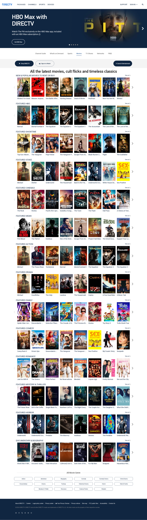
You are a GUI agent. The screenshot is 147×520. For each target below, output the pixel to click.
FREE (110, 53)
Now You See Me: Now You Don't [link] (114, 98)
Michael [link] (20, 183)
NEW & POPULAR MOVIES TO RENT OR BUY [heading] (35, 75)
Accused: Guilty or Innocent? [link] (41, 463)
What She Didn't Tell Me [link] (125, 407)
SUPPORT (123, 4)
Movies (79, 53)
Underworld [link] (50, 183)
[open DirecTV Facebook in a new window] (19, 513)
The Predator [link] (107, 435)
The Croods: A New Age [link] (68, 323)
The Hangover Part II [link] (67, 154)
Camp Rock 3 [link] (22, 351)
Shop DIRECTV (25, 63)
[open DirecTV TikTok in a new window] (31, 513)
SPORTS (42, 4)
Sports (70, 53)
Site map (84, 503)
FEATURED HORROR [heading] (25, 412)
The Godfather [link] (122, 154)
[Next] (142, 28)
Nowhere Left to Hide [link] (67, 407)
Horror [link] (103, 484)
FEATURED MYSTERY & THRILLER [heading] (31, 384)
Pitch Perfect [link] (50, 379)
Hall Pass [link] (106, 211)
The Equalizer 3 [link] (79, 126)
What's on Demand (56, 53)
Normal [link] (20, 126)
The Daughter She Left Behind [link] (113, 407)
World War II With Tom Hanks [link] (27, 463)
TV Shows (89, 53)
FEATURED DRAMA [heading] (24, 272)
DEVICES (51, 4)
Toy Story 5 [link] (107, 323)
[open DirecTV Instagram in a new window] (25, 513)
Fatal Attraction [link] (51, 463)
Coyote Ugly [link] (92, 379)
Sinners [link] (91, 435)
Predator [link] (49, 435)
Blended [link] (77, 379)
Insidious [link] (49, 239)
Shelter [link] (34, 183)
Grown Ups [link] (35, 351)
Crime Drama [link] (124, 479)
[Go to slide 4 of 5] (75, 44)
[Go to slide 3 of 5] (73, 44)
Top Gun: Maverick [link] (24, 154)
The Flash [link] (91, 211)
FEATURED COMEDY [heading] (25, 328)
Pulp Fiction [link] (50, 154)
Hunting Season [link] (65, 98)
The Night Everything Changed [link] (85, 407)
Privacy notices (75, 503)
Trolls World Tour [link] (123, 323)
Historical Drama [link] (83, 484)
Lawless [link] (63, 295)
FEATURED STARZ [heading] (24, 159)
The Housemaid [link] (66, 183)
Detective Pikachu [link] (52, 323)
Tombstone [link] (50, 267)
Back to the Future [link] (80, 183)
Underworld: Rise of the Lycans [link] (128, 435)
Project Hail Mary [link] (94, 239)
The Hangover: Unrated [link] (82, 351)
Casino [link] (90, 295)
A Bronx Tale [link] (121, 295)
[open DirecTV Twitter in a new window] (22, 513)
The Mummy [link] (64, 435)
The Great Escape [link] (109, 239)
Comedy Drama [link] (103, 479)
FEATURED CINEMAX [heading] (25, 188)
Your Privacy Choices (63, 503)
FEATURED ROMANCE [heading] (25, 356)
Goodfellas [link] (35, 295)
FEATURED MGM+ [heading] (24, 216)
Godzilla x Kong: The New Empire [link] (72, 211)
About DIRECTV (19, 503)
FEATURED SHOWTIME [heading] (26, 131)
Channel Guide (40, 53)
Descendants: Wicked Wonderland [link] (43, 323)
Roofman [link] (91, 98)
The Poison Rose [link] (37, 267)
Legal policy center (37, 503)
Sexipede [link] (120, 351)
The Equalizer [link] (51, 126)
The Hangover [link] (36, 154)
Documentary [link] (23, 484)
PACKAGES (21, 4)
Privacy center (49, 503)
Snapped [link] (106, 463)
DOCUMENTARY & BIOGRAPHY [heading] (29, 440)
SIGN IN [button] (133, 4)
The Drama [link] (35, 379)
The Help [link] (49, 295)
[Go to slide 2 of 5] (71, 44)
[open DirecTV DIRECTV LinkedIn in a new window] (16, 513)
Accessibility (103, 503)
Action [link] (23, 479)
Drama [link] (44, 484)
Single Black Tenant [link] (53, 407)
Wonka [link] (33, 211)
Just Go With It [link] (22, 379)
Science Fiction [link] (83, 489)
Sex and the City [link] (123, 379)
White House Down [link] (110, 183)
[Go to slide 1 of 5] (69, 44)
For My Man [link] (92, 463)
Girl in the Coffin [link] (37, 407)
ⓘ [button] (39, 34)
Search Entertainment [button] (123, 63)
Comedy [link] (83, 479)
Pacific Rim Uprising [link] (53, 211)
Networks (100, 53)
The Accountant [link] (94, 126)
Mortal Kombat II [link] (37, 126)
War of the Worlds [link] (66, 239)
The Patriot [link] (35, 239)
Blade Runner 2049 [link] (95, 154)
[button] (142, 4)
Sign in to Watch (45, 63)
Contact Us (112, 503)
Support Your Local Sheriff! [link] (126, 239)
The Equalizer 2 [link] (65, 126)
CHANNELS (32, 4)
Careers (28, 503)
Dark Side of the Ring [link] (81, 463)
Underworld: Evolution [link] (96, 183)
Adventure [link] (43, 479)
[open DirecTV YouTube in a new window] (28, 513)
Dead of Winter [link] (79, 98)
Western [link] (103, 489)
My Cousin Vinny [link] (109, 351)
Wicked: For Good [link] (23, 98)
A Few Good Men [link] (109, 295)
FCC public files (93, 503)
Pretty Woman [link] (108, 379)
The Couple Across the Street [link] (99, 407)
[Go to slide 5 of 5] (77, 44)
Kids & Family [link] (124, 484)
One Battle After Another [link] (55, 98)
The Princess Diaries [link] (81, 323)
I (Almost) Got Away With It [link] (70, 463)
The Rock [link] (20, 211)
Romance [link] (63, 489)
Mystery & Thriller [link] (43, 489)
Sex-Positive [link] (121, 183)
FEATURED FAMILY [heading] (24, 300)
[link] (23, 87)
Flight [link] (105, 154)
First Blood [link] (21, 239)
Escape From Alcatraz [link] (82, 154)
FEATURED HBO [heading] (23, 103)
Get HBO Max (18, 42)
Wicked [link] (119, 98)
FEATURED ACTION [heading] (24, 244)
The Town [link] (77, 211)
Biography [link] (64, 479)
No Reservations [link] (66, 379)
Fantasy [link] (63, 484)
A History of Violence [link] (124, 211)
